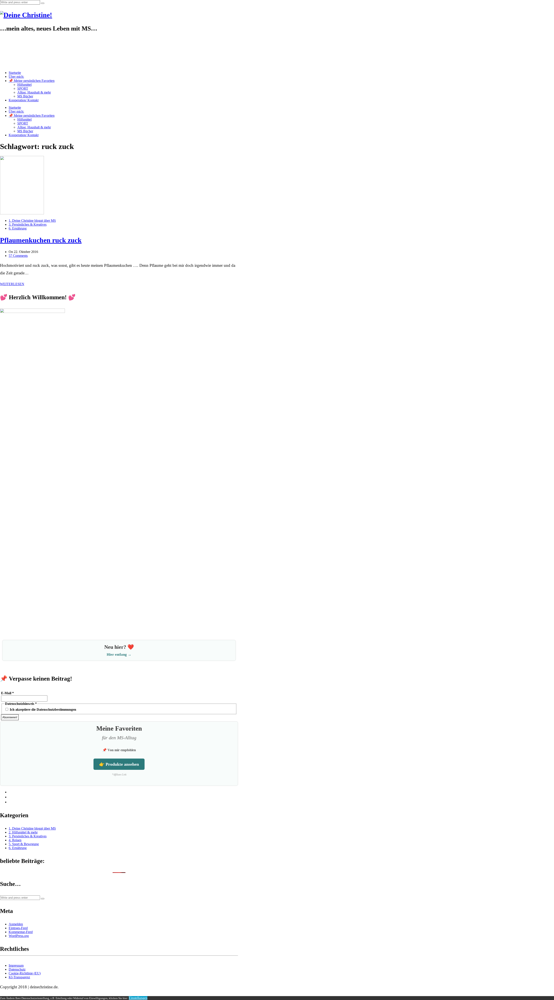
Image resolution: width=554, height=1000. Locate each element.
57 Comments (18, 255)
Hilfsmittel (24, 84)
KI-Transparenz (19, 977)
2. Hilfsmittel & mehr (23, 832)
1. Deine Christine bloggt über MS (32, 220)
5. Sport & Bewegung (24, 844)
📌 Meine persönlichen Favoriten (32, 81)
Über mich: (16, 76)
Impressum (16, 965)
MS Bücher (25, 96)
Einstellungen (138, 998)
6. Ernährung (18, 228)
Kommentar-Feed (21, 932)
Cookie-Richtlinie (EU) (25, 973)
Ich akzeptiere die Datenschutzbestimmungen (42, 709)
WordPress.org (19, 936)
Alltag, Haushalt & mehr (34, 92)
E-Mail (7, 693)
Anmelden (16, 924)
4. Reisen (15, 840)
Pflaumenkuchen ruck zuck (41, 240)
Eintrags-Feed (18, 928)
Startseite (15, 72)
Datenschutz (17, 969)
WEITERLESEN (12, 284)
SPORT (22, 88)
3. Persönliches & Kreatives (28, 224)
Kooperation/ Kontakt (24, 100)
